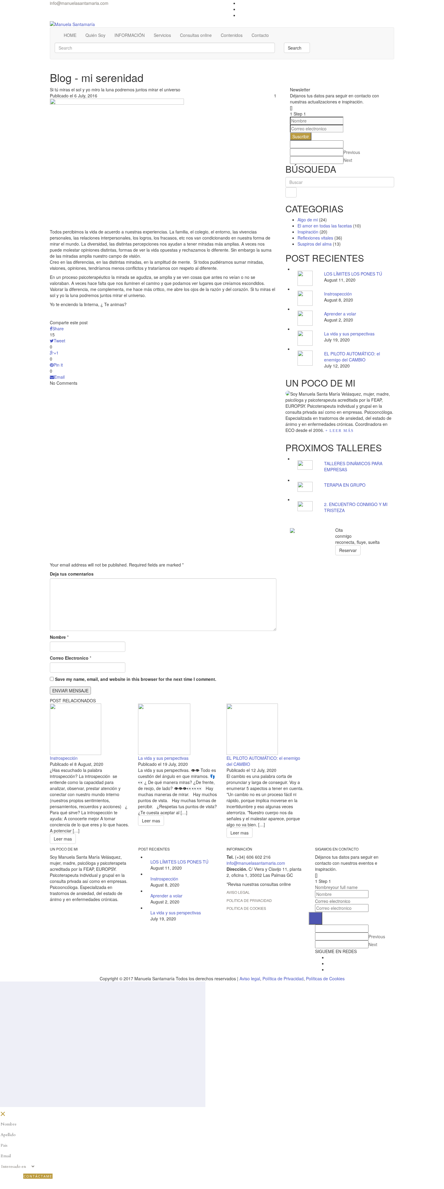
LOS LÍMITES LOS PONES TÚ (353, 274)
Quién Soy (95, 35)
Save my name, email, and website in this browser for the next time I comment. (135, 679)
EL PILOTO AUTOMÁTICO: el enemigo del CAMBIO (352, 357)
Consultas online (196, 35)
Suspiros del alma (315, 244)
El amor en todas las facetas (325, 226)
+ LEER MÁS (339, 430)
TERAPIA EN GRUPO (344, 485)
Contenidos (232, 35)
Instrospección (338, 294)
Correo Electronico (69, 658)
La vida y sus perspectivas (349, 334)
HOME (70, 35)
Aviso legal (250, 978)
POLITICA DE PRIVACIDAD (249, 900)
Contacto (260, 35)
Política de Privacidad (283, 978)
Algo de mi (308, 220)
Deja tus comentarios (72, 574)
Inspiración (308, 232)
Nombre (58, 637)
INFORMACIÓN (129, 35)
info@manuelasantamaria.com (79, 3)
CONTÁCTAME (38, 1176)
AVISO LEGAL (238, 892)
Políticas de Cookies (325, 978)
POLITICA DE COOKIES (246, 908)
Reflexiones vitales (315, 238)
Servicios (162, 35)
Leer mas (63, 839)
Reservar (348, 550)
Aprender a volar (340, 314)
